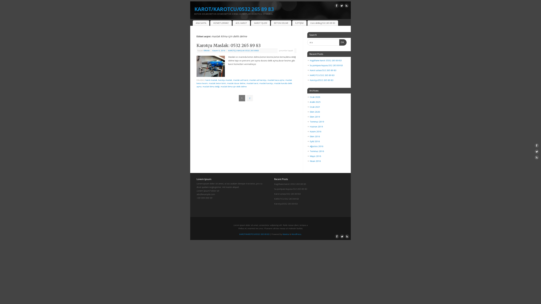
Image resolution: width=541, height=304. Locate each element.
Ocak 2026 (315, 97)
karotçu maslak (225, 80)
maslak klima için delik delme (234, 86)
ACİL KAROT (241, 23)
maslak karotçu (266, 83)
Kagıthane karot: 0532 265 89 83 (326, 60)
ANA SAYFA (201, 23)
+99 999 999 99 (204, 197)
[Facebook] (337, 6)
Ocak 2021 (315, 106)
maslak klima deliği (211, 86)
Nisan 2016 (315, 161)
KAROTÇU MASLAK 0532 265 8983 (243, 50)
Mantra (286, 234)
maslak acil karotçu (257, 80)
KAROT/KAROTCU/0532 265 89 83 (234, 9)
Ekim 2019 (315, 116)
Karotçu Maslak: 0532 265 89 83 (229, 45)
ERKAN (206, 50)
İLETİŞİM (299, 23)
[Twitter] (342, 6)
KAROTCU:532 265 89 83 (322, 75)
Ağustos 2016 (316, 146)
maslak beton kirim (217, 83)
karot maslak (211, 80)
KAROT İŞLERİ (260, 23)
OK (341, 42)
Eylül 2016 (315, 141)
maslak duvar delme (236, 83)
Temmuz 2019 (317, 121)
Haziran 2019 (316, 126)
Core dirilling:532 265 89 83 (322, 23)
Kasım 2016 (315, 131)
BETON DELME (281, 23)
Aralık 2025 (315, 101)
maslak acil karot (240, 80)
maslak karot (252, 83)
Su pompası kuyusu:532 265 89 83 (326, 65)
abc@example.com (206, 194)
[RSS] (346, 6)
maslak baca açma (276, 80)
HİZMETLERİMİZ (221, 23)
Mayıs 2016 (315, 156)
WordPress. (296, 234)
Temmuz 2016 (317, 151)
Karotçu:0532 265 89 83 (321, 80)
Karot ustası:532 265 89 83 (323, 70)
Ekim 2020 (315, 111)
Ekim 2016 (315, 136)
